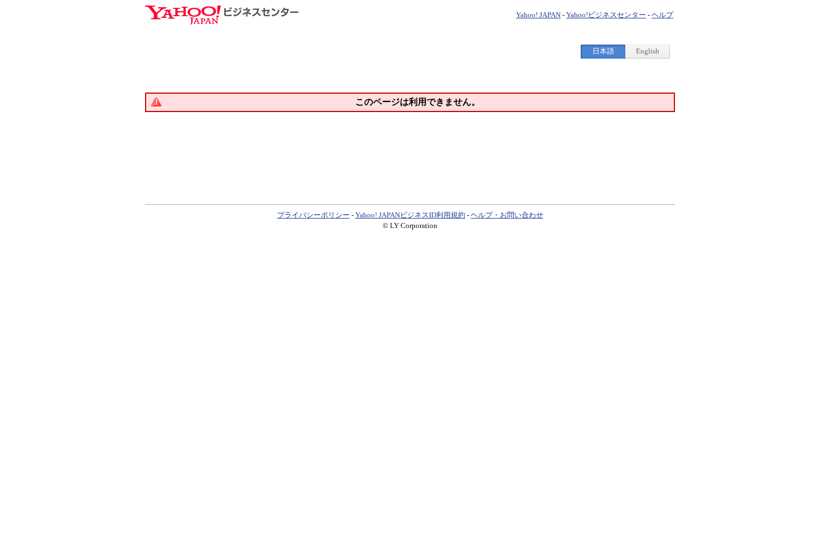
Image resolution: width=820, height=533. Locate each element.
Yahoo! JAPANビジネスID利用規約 (410, 215)
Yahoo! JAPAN (538, 15)
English (647, 51)
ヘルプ (662, 15)
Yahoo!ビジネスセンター (606, 15)
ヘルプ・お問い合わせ (507, 215)
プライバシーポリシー (313, 215)
